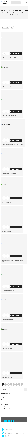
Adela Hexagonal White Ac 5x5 (9, 173)
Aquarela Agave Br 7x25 (7, 319)
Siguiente (6, 386)
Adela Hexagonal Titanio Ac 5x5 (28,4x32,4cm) (12, 144)
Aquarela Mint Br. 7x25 (7, 348)
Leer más (4, 53)
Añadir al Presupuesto (15, 53)
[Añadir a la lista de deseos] (7, 54)
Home (3, 13)
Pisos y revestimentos (12, 13)
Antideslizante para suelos (8, 290)
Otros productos (4, 404)
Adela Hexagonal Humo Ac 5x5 (9, 115)
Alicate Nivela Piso (6, 231)
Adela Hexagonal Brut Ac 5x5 (8, 86)
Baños (2, 397)
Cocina (2, 399)
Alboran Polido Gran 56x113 (8, 202)
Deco (2, 402)
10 (21, 384)
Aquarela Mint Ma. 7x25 (7, 377)
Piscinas (3, 406)
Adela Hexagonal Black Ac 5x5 (9, 57)
